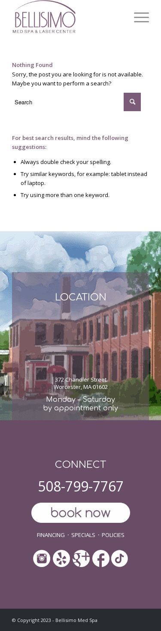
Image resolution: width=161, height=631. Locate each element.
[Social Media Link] (61, 559)
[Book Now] (80, 513)
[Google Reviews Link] (81, 556)
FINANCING (51, 535)
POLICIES (113, 535)
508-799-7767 (81, 486)
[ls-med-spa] (67, 17)
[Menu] (137, 17)
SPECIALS (83, 535)
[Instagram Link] (41, 559)
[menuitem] (137, 17)
